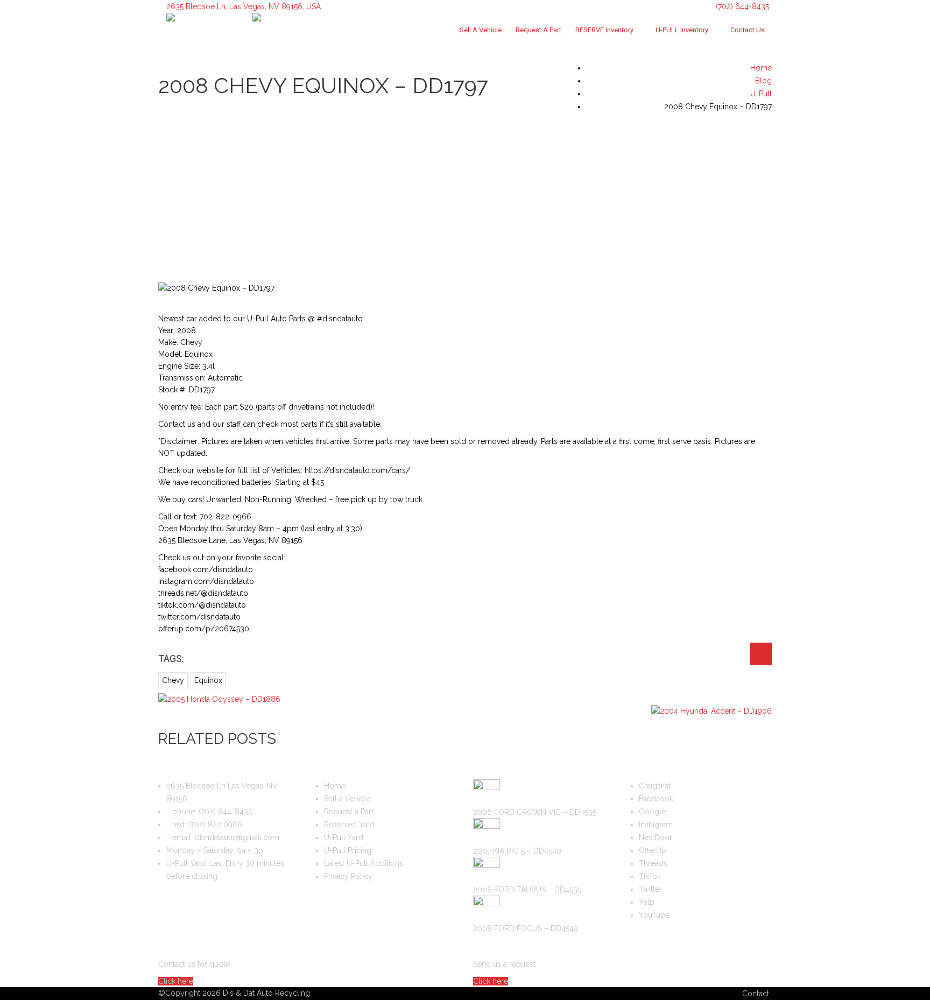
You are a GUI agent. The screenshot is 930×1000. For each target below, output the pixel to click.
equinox (208, 680)
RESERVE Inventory (604, 30)
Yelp (646, 902)
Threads (653, 863)
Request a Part (538, 30)
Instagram (656, 824)
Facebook (656, 798)
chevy (173, 680)
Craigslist (655, 785)
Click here (175, 981)
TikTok (650, 876)
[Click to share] (761, 654)
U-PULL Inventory (682, 30)
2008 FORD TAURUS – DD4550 (527, 889)
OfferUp (652, 850)
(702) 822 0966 (215, 824)
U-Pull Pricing (347, 850)
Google (652, 811)
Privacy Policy (348, 876)
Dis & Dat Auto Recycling (266, 993)
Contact (755, 993)
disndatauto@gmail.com (237, 837)
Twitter (650, 889)
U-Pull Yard (343, 837)
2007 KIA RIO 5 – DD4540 (517, 851)
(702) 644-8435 (741, 6)
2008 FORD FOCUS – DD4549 (525, 928)
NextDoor (655, 837)
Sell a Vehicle (481, 30)
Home (335, 785)
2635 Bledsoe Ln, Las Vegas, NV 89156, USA (243, 6)
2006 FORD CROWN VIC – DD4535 (534, 812)
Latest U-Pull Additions (363, 863)
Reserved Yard (349, 824)
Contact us (747, 30)
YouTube (654, 915)
